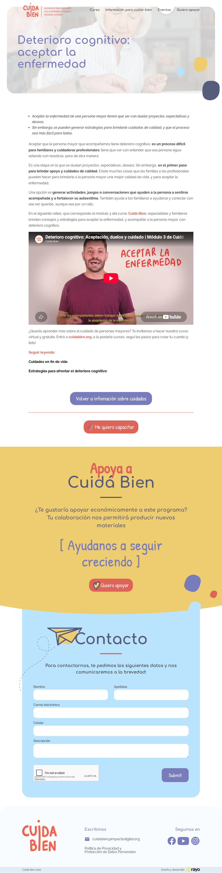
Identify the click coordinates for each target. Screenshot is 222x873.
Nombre (39, 687)
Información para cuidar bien (128, 10)
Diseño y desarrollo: (173, 869)
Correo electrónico (46, 705)
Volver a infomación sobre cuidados (111, 398)
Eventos (164, 10)
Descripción (41, 741)
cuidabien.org (80, 337)
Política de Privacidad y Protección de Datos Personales (110, 850)
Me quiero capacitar (114, 427)
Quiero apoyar (188, 10)
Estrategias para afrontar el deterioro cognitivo (68, 371)
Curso (95, 10)
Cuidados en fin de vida (48, 362)
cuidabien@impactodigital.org (114, 839)
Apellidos (120, 687)
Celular (38, 723)
